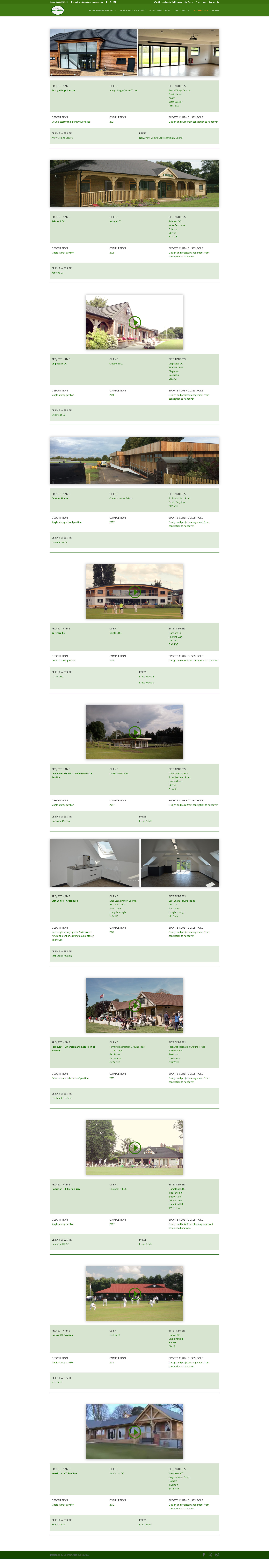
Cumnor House (60, 542)
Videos (215, 10)
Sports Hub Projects (159, 10)
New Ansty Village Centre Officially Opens (160, 137)
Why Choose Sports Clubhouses (168, 2)
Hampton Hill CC (60, 1244)
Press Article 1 (146, 676)
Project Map (201, 2)
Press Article (145, 821)
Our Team (188, 2)
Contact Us (214, 2)
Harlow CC (57, 1382)
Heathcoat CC (59, 1524)
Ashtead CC (57, 272)
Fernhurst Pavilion (61, 1098)
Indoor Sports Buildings (133, 10)
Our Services (180, 10)
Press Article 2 (146, 682)
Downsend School (61, 821)
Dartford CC (58, 676)
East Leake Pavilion (62, 955)
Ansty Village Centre (62, 137)
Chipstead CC (58, 414)
